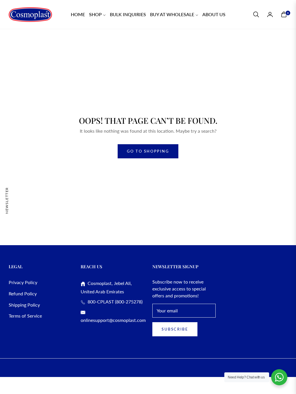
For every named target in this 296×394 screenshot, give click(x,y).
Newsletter (7, 200)
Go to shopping (148, 151)
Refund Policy (23, 293)
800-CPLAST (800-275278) (114, 301)
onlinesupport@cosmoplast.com (113, 320)
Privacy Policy (23, 282)
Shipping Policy (24, 304)
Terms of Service (25, 315)
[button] (256, 14)
